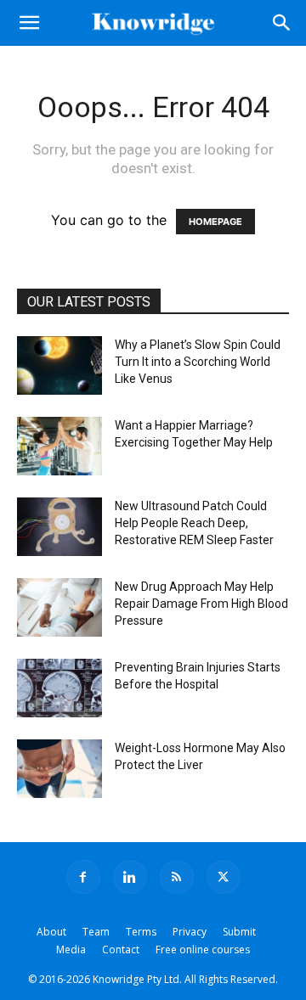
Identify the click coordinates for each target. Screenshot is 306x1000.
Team (96, 931)
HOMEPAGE (215, 222)
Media (71, 949)
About (51, 931)
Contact (120, 949)
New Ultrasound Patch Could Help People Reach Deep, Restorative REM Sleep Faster (194, 523)
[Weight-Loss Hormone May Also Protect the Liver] (59, 768)
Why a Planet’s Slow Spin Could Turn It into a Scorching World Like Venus (197, 361)
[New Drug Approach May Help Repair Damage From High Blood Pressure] (59, 607)
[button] (29, 23)
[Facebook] (83, 877)
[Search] (282, 23)
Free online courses (203, 949)
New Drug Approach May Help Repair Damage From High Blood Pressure (201, 603)
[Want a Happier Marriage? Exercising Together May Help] (59, 446)
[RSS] (177, 877)
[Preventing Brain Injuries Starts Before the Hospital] (59, 688)
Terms (141, 931)
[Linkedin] (130, 877)
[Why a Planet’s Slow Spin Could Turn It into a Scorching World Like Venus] (59, 365)
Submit (239, 931)
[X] (224, 877)
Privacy (190, 931)
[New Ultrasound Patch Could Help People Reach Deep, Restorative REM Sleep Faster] (59, 526)
